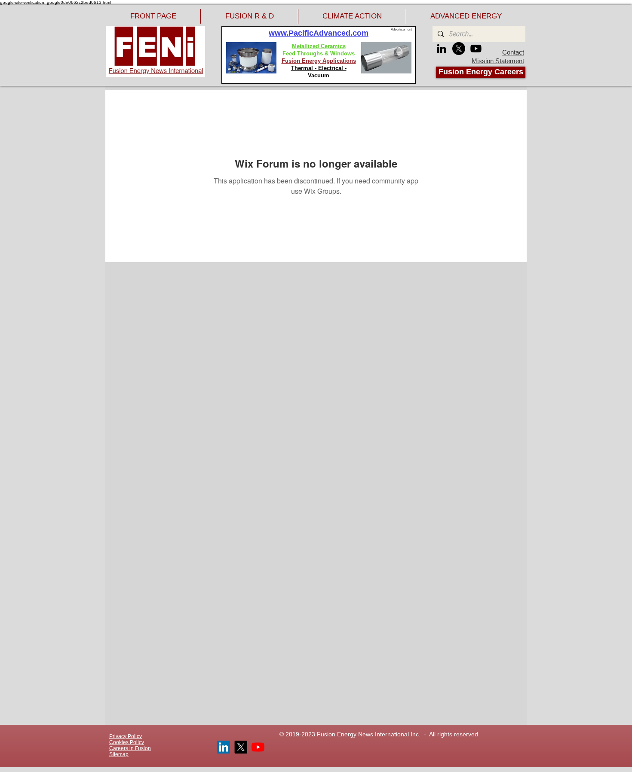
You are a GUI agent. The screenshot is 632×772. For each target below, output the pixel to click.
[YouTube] (258, 747)
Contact (513, 52)
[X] (458, 48)
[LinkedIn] (441, 48)
